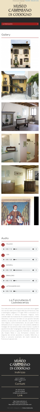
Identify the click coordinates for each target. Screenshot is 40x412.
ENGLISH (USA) (35, 1)
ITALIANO (27, 1)
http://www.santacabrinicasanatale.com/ (20, 404)
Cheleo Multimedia (27, 408)
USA (7, 254)
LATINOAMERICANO (13, 286)
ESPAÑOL (9, 265)
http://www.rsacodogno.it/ (20, 403)
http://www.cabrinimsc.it (20, 401)
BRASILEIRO (10, 275)
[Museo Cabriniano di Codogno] (20, 9)
